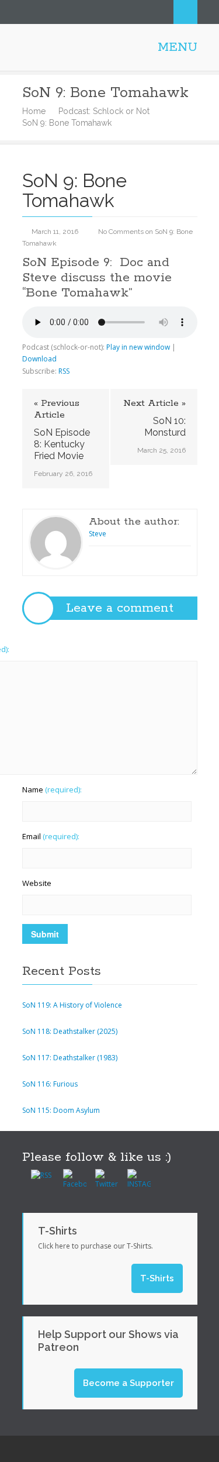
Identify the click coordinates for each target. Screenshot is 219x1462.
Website (36, 883)
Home (34, 111)
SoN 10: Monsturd (165, 426)
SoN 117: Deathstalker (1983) (69, 1058)
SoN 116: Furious (50, 1084)
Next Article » (154, 403)
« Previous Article (56, 409)
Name (52, 789)
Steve (97, 534)
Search (185, 12)
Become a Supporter (128, 1383)
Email (50, 836)
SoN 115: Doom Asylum (61, 1110)
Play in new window (138, 347)
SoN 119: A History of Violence (72, 1005)
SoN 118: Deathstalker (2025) (69, 1031)
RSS (63, 371)
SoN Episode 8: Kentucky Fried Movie (62, 444)
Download (39, 359)
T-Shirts (157, 1278)
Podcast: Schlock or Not (104, 111)
